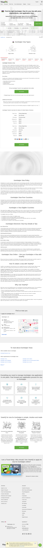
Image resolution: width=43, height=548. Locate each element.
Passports (6, 4)
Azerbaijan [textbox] (3, 24)
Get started (21, 91)
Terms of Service (4, 501)
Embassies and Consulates (6, 495)
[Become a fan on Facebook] (25, 534)
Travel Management (25, 491)
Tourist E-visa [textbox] (12, 24)
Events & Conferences (26, 497)
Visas (2, 4)
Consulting (24, 505)
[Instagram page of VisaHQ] (31, 534)
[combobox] (5, 24)
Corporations (24, 495)
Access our (25, 524)
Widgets (24, 4)
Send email (4, 334)
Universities (24, 507)
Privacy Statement (4, 499)
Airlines (23, 493)
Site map (23, 526)
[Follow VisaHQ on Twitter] (23, 534)
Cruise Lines (24, 499)
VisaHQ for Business (26, 488)
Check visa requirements (6, 491)
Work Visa (11, 4)
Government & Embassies (27, 509)
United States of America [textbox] (21, 24)
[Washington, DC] (30, 332)
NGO (23, 515)
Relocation (24, 511)
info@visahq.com (25, 528)
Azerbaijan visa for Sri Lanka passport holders (31, 360)
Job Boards (24, 501)
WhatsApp (16, 28)
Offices (2, 521)
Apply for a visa (4, 488)
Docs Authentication (18, 4)
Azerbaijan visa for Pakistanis (6, 360)
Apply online (38, 23)
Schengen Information (5, 497)
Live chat (9, 28)
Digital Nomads (25, 517)
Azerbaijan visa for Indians (27, 358)
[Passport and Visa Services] (4, 2)
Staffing (23, 513)
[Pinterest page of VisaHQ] (29, 534)
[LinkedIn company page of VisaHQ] (27, 534)
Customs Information (5, 493)
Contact (28, 4)
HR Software (24, 503)
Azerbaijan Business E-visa (5, 353)
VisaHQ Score (3, 503)
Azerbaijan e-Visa (4, 358)
